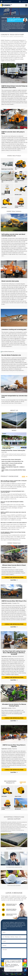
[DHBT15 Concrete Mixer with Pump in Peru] (11, 591)
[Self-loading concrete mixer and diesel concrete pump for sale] (14, 222)
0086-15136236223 (7, 1)
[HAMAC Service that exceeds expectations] (14, 877)
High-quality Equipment (13, 52)
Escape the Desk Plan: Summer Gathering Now (11, 459)
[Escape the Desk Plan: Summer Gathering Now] (14, 440)
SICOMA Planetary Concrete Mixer (12, 45)
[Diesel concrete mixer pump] (14, 269)
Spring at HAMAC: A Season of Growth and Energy (12, 463)
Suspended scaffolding (10, 49)
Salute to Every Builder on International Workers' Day (12, 461)
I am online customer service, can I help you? (15, 20)
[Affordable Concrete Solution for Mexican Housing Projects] (14, 693)
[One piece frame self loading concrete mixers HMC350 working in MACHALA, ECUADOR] (14, 640)
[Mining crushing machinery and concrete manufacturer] (6, 5)
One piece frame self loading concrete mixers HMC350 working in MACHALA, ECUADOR (14, 652)
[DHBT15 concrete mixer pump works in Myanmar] (14, 734)
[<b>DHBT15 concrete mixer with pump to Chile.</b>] (14, 119)
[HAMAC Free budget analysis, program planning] (14, 858)
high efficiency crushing (21, 49)
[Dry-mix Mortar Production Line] (14, 351)
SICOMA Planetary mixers (10, 48)
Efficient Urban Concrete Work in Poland (14, 565)
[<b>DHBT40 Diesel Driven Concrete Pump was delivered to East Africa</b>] (14, 73)
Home (7, 36)
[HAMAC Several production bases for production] (14, 840)
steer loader (3, 51)
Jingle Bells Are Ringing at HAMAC (9, 465)
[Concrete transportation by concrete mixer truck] (14, 384)
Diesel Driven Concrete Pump (7, 23)
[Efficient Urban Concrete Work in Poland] (14, 554)
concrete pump (16, 23)
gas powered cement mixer (14, 54)
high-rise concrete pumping (13, 51)
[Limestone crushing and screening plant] (14, 318)
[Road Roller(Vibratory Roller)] (20, 175)
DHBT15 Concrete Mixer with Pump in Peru (14, 601)
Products (11, 36)
